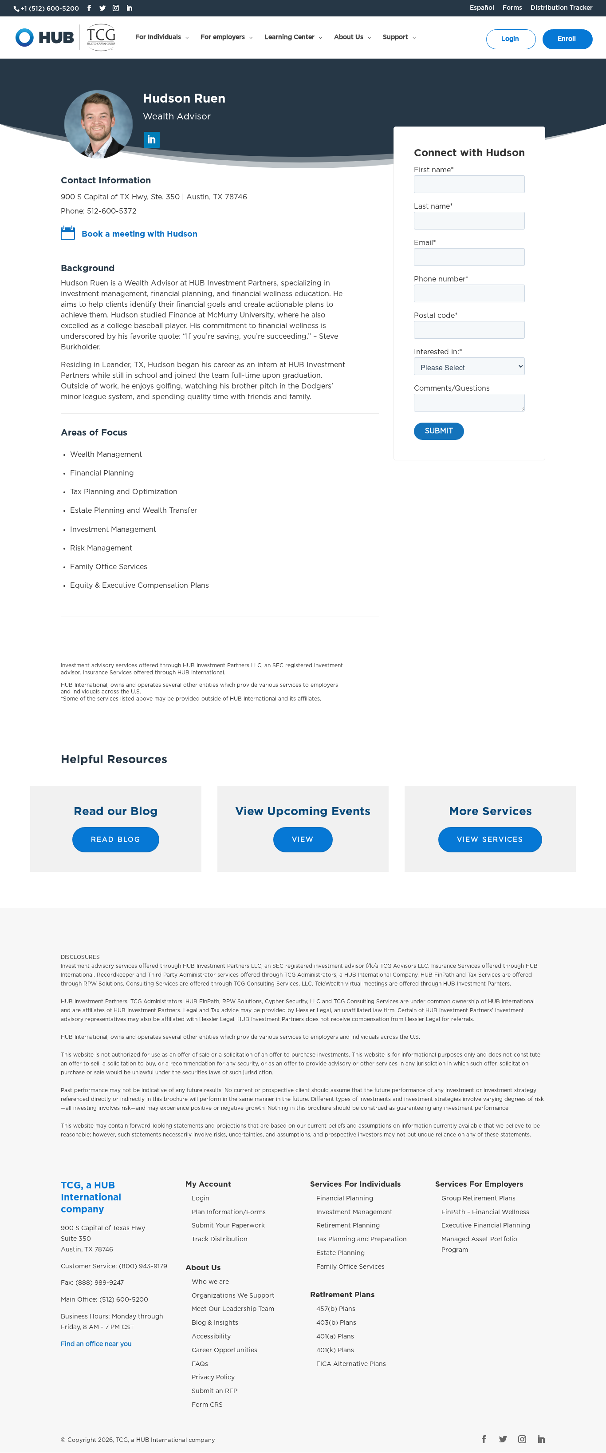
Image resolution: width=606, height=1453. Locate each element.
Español (482, 8)
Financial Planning (344, 1199)
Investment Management (354, 1212)
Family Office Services (350, 1267)
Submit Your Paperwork (228, 1226)
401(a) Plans (335, 1337)
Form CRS (207, 1405)
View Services (490, 839)
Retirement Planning (348, 1226)
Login (200, 1199)
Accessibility (211, 1337)
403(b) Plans (336, 1323)
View (303, 839)
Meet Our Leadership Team (233, 1309)
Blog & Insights (215, 1323)
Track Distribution (220, 1239)
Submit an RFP (214, 1391)
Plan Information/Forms (229, 1212)
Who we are (210, 1282)
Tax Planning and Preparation (361, 1239)
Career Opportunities (224, 1350)
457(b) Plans (335, 1309)
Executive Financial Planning (485, 1226)
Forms (512, 8)
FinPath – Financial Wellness (485, 1212)
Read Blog (116, 839)
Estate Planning (340, 1253)
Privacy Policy (213, 1377)
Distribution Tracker (562, 8)
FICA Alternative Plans (351, 1364)
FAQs (200, 1364)
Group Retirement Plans (478, 1199)
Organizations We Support (233, 1296)
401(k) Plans (335, 1350)
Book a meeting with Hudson (139, 234)
